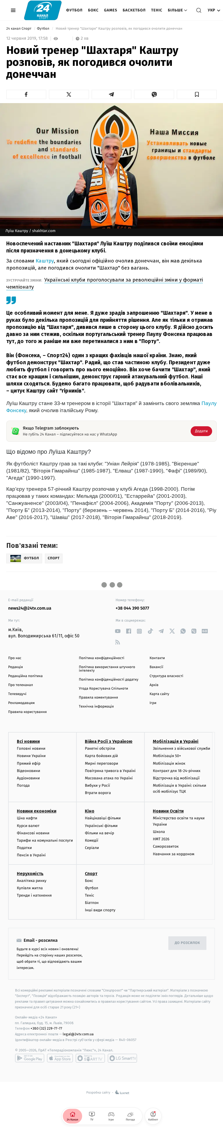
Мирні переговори (101, 763)
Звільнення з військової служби (181, 748)
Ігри (153, 703)
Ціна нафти (27, 818)
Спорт (91, 873)
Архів (154, 685)
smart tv (90, 1058)
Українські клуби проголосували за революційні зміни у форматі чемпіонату (104, 283)
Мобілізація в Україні (176, 741)
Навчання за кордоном (173, 854)
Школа (159, 831)
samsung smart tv (122, 1058)
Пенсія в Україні (31, 855)
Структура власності (166, 676)
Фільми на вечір (99, 833)
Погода (23, 785)
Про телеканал (20, 685)
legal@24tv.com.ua (78, 1034)
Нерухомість (30, 873)
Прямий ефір (29, 763)
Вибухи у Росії (97, 785)
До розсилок (187, 943)
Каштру (45, 261)
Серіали (92, 847)
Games (110, 10)
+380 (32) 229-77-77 (46, 1028)
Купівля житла (30, 888)
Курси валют (28, 825)
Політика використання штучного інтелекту (107, 668)
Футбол (74, 10)
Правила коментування (98, 697)
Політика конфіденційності (101, 658)
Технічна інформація (96, 706)
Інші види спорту (100, 910)
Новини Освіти (168, 811)
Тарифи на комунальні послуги (45, 840)
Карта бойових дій (101, 756)
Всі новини (28, 741)
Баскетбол (134, 10)
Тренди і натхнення (34, 895)
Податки (24, 847)
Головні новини (31, 748)
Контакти (157, 658)
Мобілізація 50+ (167, 756)
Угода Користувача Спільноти (103, 688)
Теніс (156, 10)
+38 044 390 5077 (132, 608)
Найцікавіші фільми (103, 818)
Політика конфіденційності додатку (108, 679)
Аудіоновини (28, 778)
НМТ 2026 (161, 839)
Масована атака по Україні (109, 778)
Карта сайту (159, 694)
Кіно (89, 811)
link (117, 631)
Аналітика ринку (31, 880)
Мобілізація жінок (169, 763)
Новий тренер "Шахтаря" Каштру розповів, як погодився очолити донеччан (119, 28)
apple (60, 1058)
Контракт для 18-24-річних (176, 770)
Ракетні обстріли (100, 748)
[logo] (43, 10)
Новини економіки (36, 811)
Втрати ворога (98, 793)
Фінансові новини (33, 833)
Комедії (91, 840)
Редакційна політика (25, 676)
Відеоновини (28, 770)
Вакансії (156, 667)
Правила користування (27, 712)
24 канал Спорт (19, 28)
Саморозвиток (166, 846)
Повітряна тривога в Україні (110, 770)
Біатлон (92, 902)
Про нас (14, 658)
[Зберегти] (196, 94)
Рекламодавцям (21, 703)
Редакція (15, 667)
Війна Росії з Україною (108, 741)
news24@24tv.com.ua (29, 608)
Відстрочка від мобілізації (176, 778)
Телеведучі (17, 694)
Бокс (93, 10)
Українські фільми (101, 825)
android (29, 1058)
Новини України (31, 756)
